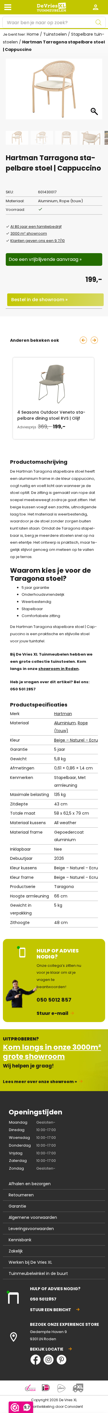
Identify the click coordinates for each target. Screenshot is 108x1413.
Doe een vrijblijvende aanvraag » (45, 259)
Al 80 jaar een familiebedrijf (36, 226)
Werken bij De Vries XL (30, 1262)
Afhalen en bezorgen (30, 1184)
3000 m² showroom (28, 233)
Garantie (17, 1206)
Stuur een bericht (50, 1310)
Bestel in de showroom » (39, 299)
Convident (74, 1406)
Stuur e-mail (52, 1013)
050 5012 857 (54, 999)
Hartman (63, 714)
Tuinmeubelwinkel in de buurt (38, 1273)
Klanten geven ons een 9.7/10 (37, 240)
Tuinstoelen (55, 34)
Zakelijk (16, 1251)
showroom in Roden (58, 668)
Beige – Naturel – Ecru (76, 740)
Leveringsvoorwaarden (31, 1228)
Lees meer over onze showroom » (40, 1081)
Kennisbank (20, 1240)
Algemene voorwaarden (33, 1217)
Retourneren (21, 1195)
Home (33, 34)
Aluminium (65, 723)
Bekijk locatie (46, 1349)
